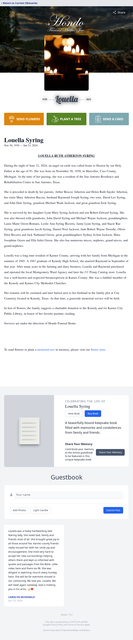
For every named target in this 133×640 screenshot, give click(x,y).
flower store (98, 349)
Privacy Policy (56, 624)
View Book (74, 413)
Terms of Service (76, 624)
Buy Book (93, 413)
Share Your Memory (110, 452)
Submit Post (113, 510)
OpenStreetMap (70, 630)
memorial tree (46, 349)
